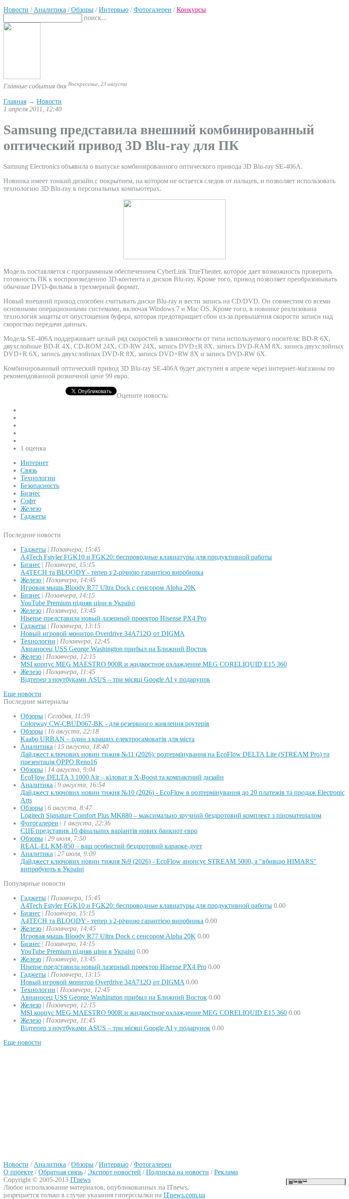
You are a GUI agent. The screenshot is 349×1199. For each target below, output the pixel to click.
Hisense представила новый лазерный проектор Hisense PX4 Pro (113, 618)
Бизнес (30, 493)
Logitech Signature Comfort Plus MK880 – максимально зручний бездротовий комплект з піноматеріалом (170, 815)
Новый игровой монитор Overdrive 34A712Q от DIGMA (102, 633)
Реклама (226, 1172)
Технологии (37, 478)
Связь (28, 470)
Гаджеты (33, 516)
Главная (14, 101)
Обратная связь (60, 1172)
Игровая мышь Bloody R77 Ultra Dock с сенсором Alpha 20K (108, 587)
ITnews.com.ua (184, 1195)
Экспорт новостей (114, 1172)
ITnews (80, 1179)
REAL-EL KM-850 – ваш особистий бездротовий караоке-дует (111, 846)
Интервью (114, 1164)
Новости (49, 101)
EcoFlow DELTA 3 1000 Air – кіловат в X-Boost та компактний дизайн (122, 777)
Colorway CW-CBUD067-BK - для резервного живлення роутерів (114, 723)
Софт (28, 501)
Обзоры (31, 716)
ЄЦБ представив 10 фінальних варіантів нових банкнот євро (108, 830)
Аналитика (36, 746)
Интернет (34, 462)
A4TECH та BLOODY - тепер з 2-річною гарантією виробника (111, 572)
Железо (30, 508)
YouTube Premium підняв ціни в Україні (77, 603)
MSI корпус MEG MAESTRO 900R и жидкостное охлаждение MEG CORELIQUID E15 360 (153, 664)
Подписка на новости (177, 1172)
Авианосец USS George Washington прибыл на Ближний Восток (113, 648)
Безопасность (39, 485)
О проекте (18, 1172)
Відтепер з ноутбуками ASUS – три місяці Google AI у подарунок (115, 679)
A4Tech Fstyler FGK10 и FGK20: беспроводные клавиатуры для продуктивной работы (146, 557)
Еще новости (22, 693)
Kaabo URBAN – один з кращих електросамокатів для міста (107, 739)
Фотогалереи (39, 823)
